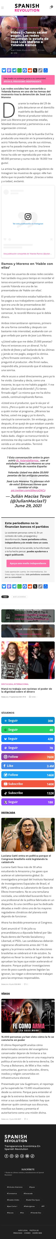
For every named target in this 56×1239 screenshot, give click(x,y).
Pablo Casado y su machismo (29, 634)
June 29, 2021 (28, 505)
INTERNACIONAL (21, 684)
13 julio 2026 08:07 (15, 1119)
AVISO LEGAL (23, 1230)
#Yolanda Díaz (36, 1213)
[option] (28, 902)
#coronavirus (12, 1193)
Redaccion (5, 697)
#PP (43, 1206)
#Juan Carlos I (12, 1206)
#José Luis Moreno (19, 597)
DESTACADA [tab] (8, 812)
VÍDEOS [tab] (5, 993)
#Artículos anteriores (15, 1187)
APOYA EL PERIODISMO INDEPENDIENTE (23, 81)
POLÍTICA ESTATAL (30, 28)
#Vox (22, 1213)
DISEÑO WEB (37, 1233)
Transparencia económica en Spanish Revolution (22, 1148)
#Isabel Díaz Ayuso (33, 1200)
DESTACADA (16, 28)
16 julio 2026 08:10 (15, 984)
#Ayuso (32, 1187)
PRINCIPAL (38, 610)
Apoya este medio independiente (28, 563)
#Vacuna (10, 1213)
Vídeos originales (32, 629)
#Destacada (28, 1193)
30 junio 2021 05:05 (28, 50)
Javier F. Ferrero (16, 50)
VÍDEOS (18, 629)
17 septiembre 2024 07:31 (17, 697)
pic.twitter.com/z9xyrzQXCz (28, 490)
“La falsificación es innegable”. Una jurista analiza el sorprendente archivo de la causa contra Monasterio (32, 619)
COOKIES (27, 1233)
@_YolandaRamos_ (28, 460)
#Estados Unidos (13, 1200)
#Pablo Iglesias (29, 1206)
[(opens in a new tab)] (48, 631)
